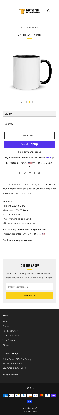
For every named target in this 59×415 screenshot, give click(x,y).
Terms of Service (11, 335)
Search (6, 321)
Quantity (8, 123)
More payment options (29, 151)
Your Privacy (9, 340)
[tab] (26, 102)
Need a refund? (10, 330)
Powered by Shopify (29, 408)
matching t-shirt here (21, 240)
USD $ (28, 388)
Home (21, 27)
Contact (6, 326)
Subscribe (28, 295)
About (6, 345)
